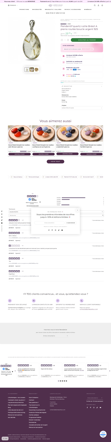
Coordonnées (23, 438)
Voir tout (55, 161)
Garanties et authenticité (37, 410)
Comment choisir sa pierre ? (16, 400)
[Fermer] (77, 210)
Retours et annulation (36, 427)
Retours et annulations (15, 415)
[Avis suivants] (110, 371)
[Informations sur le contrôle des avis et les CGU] (40, 202)
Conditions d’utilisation (40, 436)
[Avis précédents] (15, 371)
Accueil (62, 19)
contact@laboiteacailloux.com (89, 309)
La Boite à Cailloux (16, 434)
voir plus (20, 371)
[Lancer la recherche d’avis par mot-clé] (102, 215)
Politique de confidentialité (28, 436)
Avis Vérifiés (11, 417)
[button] (95, 5)
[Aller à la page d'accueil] (55, 5)
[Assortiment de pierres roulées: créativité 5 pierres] (67, 133)
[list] (55, 305)
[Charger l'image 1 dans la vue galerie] (27, 69)
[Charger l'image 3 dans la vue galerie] (36, 69)
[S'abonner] (68, 335)
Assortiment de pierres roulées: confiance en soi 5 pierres (43, 146)
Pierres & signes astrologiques (17, 405)
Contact (31, 400)
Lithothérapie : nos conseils (16, 397)
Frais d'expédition (72, 35)
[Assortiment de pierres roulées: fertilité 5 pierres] (91, 133)
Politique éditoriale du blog (16, 412)
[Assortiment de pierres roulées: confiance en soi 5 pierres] (43, 133)
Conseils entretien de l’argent (38, 425)
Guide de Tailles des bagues (37, 412)
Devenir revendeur (34, 420)
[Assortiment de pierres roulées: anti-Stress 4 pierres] (19, 133)
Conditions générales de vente (34, 438)
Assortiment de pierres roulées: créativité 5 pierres (67, 146)
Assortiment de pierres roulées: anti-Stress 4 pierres (19, 146)
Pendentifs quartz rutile (71, 19)
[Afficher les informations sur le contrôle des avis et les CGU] (12, 371)
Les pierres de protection (16, 402)
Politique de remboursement (14, 436)
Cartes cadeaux (34, 415)
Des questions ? (34, 402)
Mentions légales (46, 438)
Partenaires (32, 422)
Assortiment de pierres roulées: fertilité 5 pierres (91, 146)
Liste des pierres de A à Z (15, 410)
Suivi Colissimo (33, 397)
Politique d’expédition (14, 438)
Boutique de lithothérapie (56, 397)
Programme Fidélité (35, 417)
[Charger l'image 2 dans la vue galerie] (31, 69)
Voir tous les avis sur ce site (33, 205)
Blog (9, 407)
